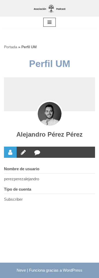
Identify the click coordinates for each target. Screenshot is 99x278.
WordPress (72, 270)
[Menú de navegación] (49, 22)
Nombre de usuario (21, 169)
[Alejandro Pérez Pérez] (49, 114)
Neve (21, 270)
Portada (10, 47)
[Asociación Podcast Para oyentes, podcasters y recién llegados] (49, 8)
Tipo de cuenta (17, 189)
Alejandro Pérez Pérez (49, 134)
